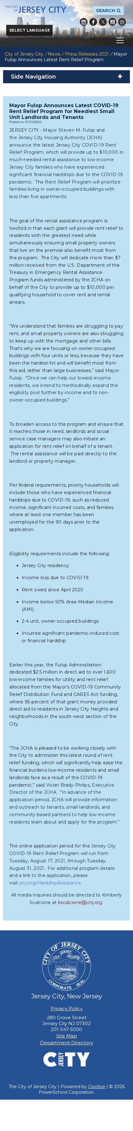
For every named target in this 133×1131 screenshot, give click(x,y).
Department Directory (66, 1043)
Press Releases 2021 (87, 54)
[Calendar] (84, 22)
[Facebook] (93, 22)
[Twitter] (103, 22)
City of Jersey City (24, 54)
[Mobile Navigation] (66, 40)
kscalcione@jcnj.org (80, 902)
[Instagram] (122, 22)
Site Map (66, 1036)
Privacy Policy (67, 1008)
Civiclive (96, 1086)
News (54, 54)
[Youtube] (112, 22)
